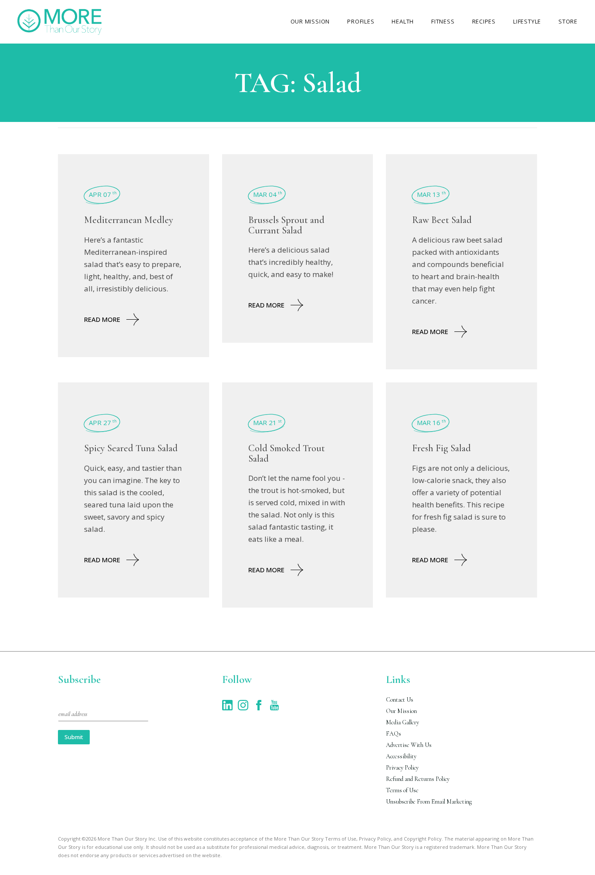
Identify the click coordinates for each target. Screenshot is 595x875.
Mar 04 (267, 194)
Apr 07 (103, 194)
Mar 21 (267, 422)
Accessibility (401, 756)
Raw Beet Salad (442, 220)
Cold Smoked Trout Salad (286, 453)
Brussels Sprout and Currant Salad (286, 225)
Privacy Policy (402, 767)
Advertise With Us (409, 745)
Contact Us (399, 699)
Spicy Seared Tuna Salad (131, 448)
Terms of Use (402, 790)
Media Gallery (402, 722)
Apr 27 (103, 422)
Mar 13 (431, 194)
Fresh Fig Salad (441, 448)
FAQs (393, 733)
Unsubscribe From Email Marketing (429, 801)
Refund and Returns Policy (418, 779)
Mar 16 (431, 422)
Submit (73, 737)
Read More (102, 319)
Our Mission (401, 711)
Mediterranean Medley (128, 220)
